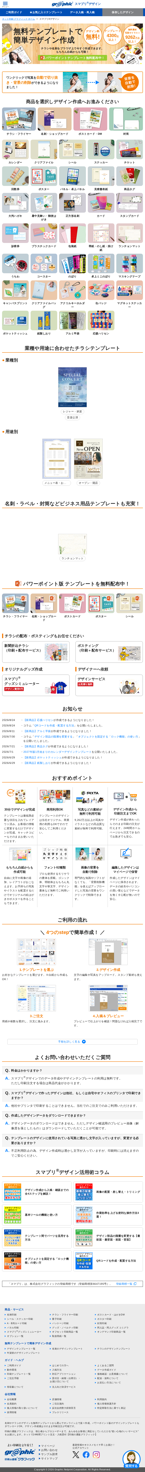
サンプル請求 (49, 1454)
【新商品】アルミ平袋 (37, 731)
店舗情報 (57, 1399)
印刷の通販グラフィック (18, 1431)
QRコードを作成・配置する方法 (54, 725)
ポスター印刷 (104, 1319)
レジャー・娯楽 (72, 411)
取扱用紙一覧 (59, 1336)
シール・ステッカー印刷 (20, 1319)
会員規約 (11, 1403)
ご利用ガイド (14, 12)
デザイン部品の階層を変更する (53, 736)
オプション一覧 (15, 1336)
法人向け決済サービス (64, 1387)
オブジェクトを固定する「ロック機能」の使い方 (108, 736)
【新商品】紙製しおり (37, 762)
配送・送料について (108, 1378)
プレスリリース (60, 1412)
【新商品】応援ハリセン (38, 720)
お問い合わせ (49, 1449)
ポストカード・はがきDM (111, 1314)
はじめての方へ (60, 1365)
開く (131, 1459)
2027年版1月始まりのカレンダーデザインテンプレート (57, 751)
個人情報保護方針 (106, 1403)
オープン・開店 (88, 482)
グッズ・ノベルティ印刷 (65, 1327)
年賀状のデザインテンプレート (23, 1353)
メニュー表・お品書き (55, 483)
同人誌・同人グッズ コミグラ (113, 1327)
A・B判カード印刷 (17, 1323)
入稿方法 (57, 1369)
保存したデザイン (123, 12)
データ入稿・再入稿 (82, 12)
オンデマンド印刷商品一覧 (111, 1331)
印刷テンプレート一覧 (19, 1374)
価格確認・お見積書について (112, 1374)
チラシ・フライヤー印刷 (65, 1314)
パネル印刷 (13, 1327)
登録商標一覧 (124, 1283)
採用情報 (11, 1412)
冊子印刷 (57, 1319)
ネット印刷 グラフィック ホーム (18, 19)
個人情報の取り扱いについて (22, 1408)
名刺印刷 (11, 1314)
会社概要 (11, 1399)
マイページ (48, 1445)
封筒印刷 (102, 1323)
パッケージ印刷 (60, 1323)
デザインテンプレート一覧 (21, 1348)
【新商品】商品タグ (35, 746)
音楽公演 (72, 417)
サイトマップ (49, 1458)
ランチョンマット (72, 558)
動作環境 (11, 1369)
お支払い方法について (109, 1382)
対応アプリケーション (64, 1374)
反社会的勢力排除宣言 (64, 1408)
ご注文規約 (58, 1403)
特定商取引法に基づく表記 (111, 1408)
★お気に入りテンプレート (46, 12)
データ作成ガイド (106, 1369)
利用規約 (102, 1399)
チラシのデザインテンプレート (113, 1348)
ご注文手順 (13, 1378)
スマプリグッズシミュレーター (24, 1331)
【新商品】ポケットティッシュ (42, 757)
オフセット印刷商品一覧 (65, 1331)
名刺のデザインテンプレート (67, 1348)
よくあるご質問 (105, 1365)
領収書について (15, 1387)
